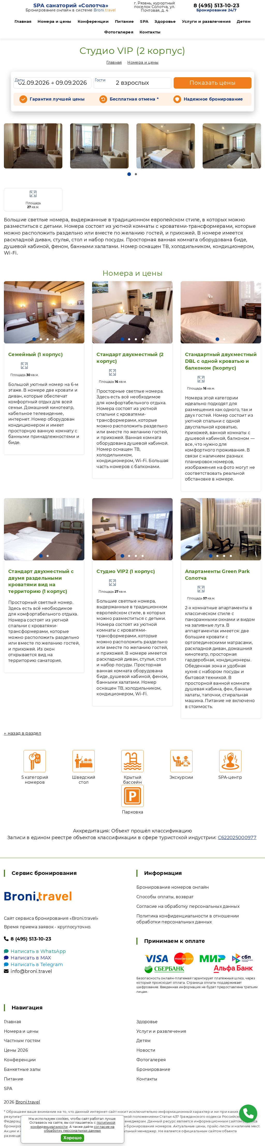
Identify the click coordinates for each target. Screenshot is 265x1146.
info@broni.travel (31, 971)
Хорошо (72, 1137)
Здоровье (165, 21)
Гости (100, 80)
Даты (20, 80)
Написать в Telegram (37, 964)
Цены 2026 (16, 1050)
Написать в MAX (31, 958)
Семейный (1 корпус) (35, 354)
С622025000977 (237, 837)
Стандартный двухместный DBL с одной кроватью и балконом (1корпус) (221, 361)
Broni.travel (28, 1102)
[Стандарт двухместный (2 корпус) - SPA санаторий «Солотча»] (132, 312)
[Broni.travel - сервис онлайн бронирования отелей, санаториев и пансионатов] (38, 896)
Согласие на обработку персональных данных (187, 906)
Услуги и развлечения (206, 21)
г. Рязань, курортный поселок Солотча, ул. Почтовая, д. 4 (154, 6)
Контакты (150, 32)
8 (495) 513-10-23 (216, 5)
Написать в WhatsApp (38, 951)
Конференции (93, 21)
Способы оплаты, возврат (165, 896)
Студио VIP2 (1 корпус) (126, 571)
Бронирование (153, 1069)
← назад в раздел (22, 733)
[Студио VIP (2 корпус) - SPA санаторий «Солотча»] (33, 145)
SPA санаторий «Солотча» (70, 5)
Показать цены (212, 82)
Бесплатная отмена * (134, 99)
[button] (129, 174)
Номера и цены (54, 21)
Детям (244, 21)
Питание (124, 21)
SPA (144, 21)
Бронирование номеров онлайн (172, 887)
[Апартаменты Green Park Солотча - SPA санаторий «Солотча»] (221, 529)
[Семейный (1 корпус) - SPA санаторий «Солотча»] (44, 312)
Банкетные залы (22, 1069)
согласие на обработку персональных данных (79, 1129)
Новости (145, 1050)
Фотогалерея (118, 32)
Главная (22, 21)
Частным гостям (22, 1040)
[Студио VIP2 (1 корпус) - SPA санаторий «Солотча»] (132, 529)
